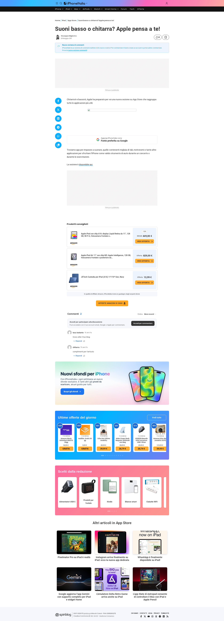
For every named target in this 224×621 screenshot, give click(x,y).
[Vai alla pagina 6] (114, 455)
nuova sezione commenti (77, 50)
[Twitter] (144, 616)
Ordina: (140, 314)
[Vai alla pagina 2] (105, 455)
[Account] (166, 3)
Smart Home (111, 9)
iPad (68, 9)
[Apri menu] (86, 3)
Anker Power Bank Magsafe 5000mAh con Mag (123, 440)
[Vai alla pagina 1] (102, 455)
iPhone (58, 9)
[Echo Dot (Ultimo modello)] (104, 430)
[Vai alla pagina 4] (109, 455)
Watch (97, 9)
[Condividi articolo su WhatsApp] (58, 136)
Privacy (157, 613)
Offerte (140, 9)
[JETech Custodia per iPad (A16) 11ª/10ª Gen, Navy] (74, 278)
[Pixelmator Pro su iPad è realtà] (74, 542)
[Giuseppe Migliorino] (57, 37)
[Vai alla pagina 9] (120, 455)
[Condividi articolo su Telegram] (58, 127)
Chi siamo (134, 613)
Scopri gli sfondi (71, 391)
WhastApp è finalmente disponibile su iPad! (150, 558)
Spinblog (86, 613)
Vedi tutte (156, 417)
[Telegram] (159, 616)
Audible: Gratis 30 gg (85, 439)
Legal (150, 613)
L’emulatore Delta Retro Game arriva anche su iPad (112, 595)
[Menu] (57, 3)
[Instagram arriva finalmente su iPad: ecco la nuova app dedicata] (112, 542)
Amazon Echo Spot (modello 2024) (160, 439)
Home (57, 20)
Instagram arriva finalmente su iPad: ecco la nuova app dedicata (112, 558)
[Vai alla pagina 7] (116, 455)
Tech (132, 9)
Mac (76, 9)
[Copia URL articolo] (58, 145)
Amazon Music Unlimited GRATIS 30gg (66, 440)
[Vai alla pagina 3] (107, 455)
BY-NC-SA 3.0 (93, 616)
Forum (124, 9)
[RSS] (167, 616)
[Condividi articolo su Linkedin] (58, 118)
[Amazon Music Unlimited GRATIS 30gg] (66, 430)
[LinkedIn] (163, 616)
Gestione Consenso (106, 616)
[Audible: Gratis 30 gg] (85, 430)
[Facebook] (141, 616)
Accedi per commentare (142, 323)
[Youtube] (148, 616)
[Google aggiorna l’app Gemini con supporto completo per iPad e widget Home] (74, 579)
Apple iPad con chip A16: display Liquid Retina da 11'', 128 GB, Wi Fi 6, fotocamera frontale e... (105, 235)
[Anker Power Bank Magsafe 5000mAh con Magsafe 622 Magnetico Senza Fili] (123, 430)
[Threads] (156, 616)
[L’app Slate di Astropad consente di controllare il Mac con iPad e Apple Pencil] (150, 579)
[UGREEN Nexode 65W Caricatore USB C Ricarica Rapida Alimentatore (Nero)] (141, 430)
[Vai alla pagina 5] (112, 455)
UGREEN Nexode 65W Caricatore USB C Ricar (141, 440)
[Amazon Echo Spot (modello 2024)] (160, 430)
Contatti (143, 613)
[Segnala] (84, 341)
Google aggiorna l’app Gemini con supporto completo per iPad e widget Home (74, 597)
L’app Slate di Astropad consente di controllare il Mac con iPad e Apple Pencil (150, 597)
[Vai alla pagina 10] (122, 455)
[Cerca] (61, 3)
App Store (72, 20)
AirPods (86, 9)
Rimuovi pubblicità (112, 90)
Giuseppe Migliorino (69, 36)
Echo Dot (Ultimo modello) (104, 439)
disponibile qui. (86, 164)
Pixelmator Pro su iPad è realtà (74, 557)
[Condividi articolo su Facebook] (58, 101)
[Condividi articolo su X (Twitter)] (58, 110)
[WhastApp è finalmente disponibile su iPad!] (150, 542)
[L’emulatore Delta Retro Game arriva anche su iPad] (112, 579)
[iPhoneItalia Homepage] (74, 3)
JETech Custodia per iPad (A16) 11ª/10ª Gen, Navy (102, 277)
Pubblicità (165, 613)
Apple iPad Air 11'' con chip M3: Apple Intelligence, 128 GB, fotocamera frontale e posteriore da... (106, 256)
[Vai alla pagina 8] (118, 455)
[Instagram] (152, 616)
